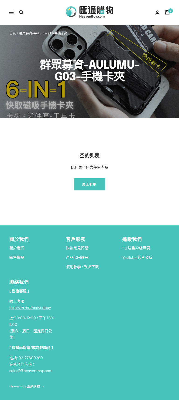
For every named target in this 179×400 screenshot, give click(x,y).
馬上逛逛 (89, 184)
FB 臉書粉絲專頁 (136, 248)
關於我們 (16, 248)
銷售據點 (16, 257)
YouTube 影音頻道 (137, 257)
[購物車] (167, 12)
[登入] (157, 12)
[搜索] (21, 12)
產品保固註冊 (77, 257)
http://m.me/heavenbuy (30, 307)
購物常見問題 (77, 248)
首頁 (12, 33)
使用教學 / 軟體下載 (82, 266)
